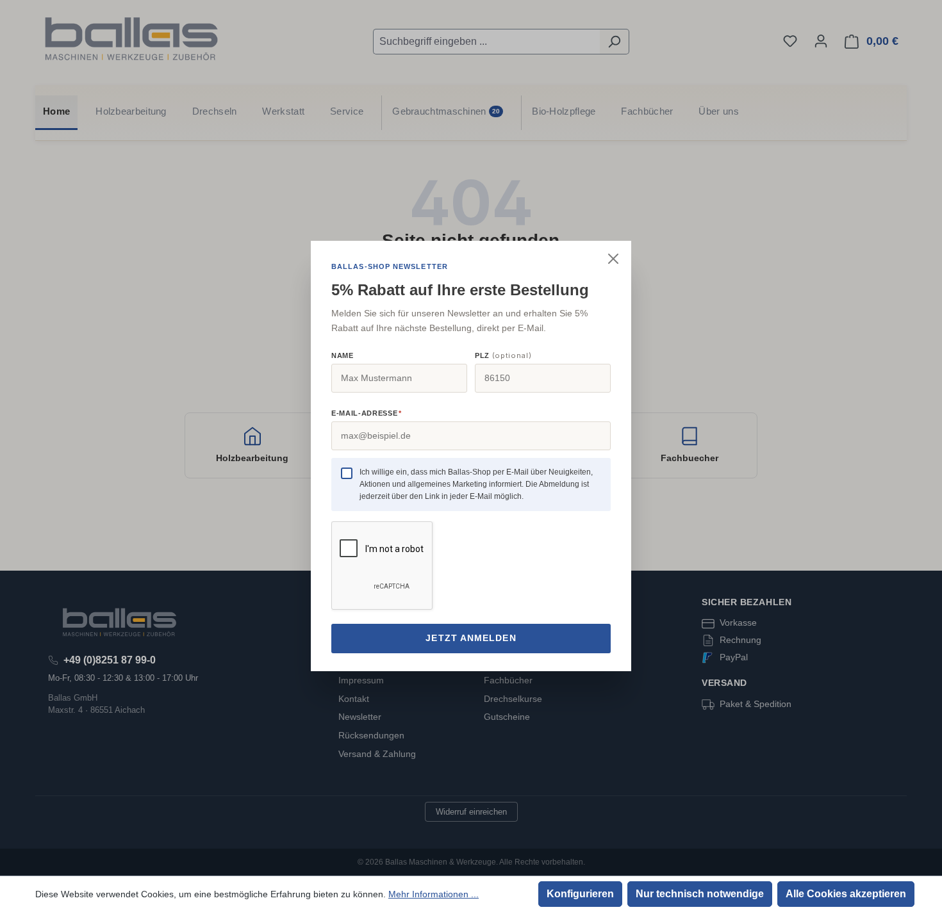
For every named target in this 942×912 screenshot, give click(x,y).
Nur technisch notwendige (700, 893)
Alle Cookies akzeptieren (846, 893)
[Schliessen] (613, 258)
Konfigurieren (580, 893)
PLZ (503, 355)
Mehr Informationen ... (433, 894)
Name (342, 355)
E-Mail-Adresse (366, 413)
